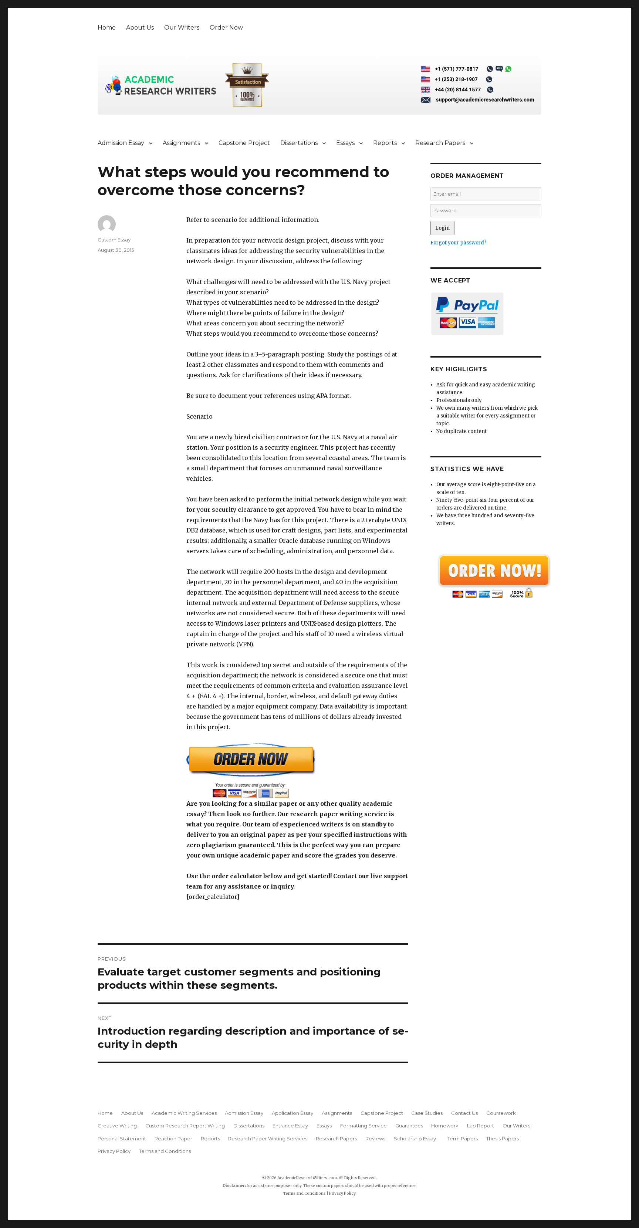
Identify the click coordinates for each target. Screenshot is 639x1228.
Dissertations (299, 142)
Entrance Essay (290, 1126)
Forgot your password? (458, 243)
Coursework (501, 1113)
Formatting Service (363, 1126)
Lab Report (480, 1126)
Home (107, 27)
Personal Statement (122, 1138)
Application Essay (292, 1113)
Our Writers (181, 27)
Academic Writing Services (184, 1113)
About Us (140, 27)
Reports (385, 142)
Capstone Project (244, 142)
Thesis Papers (502, 1138)
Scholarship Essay (416, 1138)
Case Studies (427, 1113)
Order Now (226, 27)
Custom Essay (114, 240)
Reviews (375, 1138)
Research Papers (440, 142)
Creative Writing (117, 1126)
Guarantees (409, 1126)
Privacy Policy (114, 1151)
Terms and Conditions (165, 1151)
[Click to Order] (297, 770)
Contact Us (464, 1113)
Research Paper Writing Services (267, 1138)
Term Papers (462, 1138)
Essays (345, 142)
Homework (445, 1126)
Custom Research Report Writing (185, 1126)
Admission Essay (121, 142)
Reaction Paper (173, 1138)
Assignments (181, 142)
